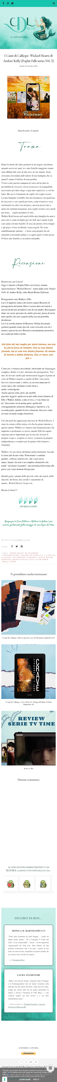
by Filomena (32, 553)
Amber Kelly (17, 553)
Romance (32, 557)
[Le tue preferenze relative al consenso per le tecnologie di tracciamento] (4, 1079)
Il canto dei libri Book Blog (17, 1067)
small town (9, 562)
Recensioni (19, 557)
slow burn (42, 559)
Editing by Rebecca (32, 555)
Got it (36, 1080)
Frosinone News (19, 960)
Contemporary (11, 555)
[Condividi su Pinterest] (22, 546)
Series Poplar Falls (23, 559)
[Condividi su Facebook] (12, 546)
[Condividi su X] (17, 546)
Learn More (25, 1080)
